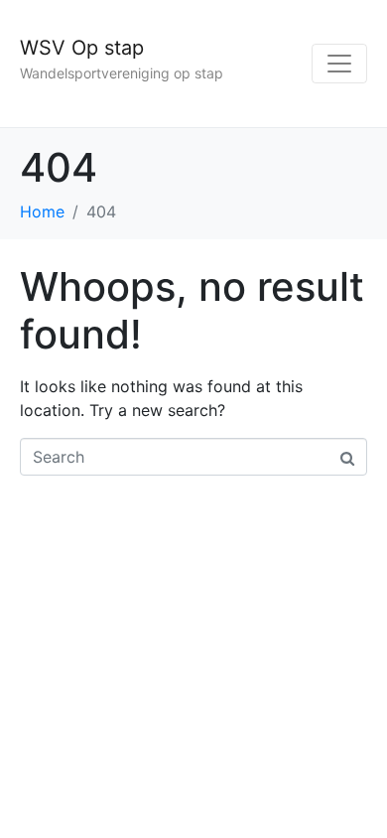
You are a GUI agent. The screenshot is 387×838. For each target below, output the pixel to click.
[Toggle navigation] (339, 63)
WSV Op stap (82, 48)
